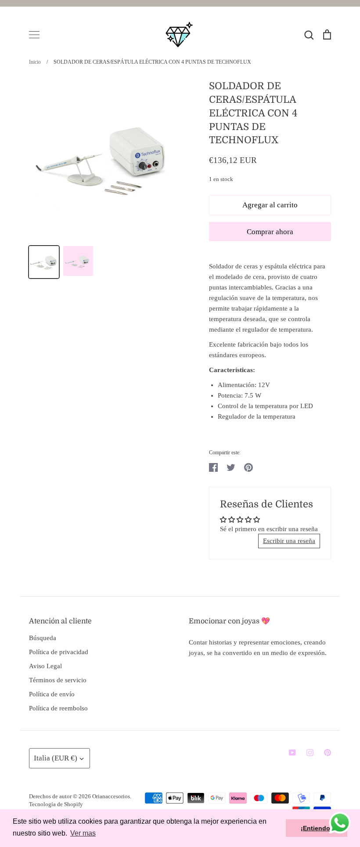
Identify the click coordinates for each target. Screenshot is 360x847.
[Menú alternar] (34, 34)
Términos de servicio (57, 680)
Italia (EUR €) (55, 758)
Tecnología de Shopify (56, 804)
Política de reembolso (58, 708)
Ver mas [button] (83, 833)
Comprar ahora (270, 232)
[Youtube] (292, 752)
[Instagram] (310, 752)
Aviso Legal (45, 666)
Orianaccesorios (111, 796)
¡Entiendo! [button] (316, 828)
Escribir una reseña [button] (289, 540)
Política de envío (52, 694)
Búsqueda (42, 637)
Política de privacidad (58, 651)
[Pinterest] (327, 752)
